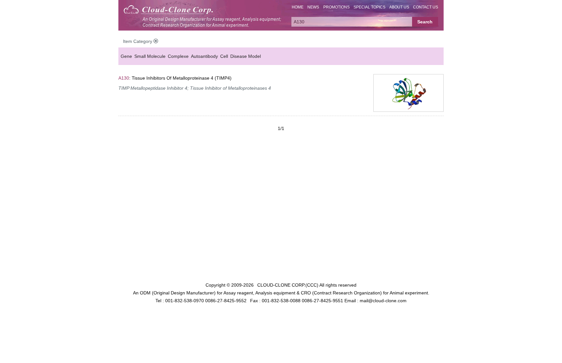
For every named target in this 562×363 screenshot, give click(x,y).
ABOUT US (399, 7)
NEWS (313, 7)
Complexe (178, 56)
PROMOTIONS (336, 7)
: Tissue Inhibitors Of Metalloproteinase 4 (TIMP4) (175, 78)
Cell (224, 56)
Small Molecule (150, 56)
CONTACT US (425, 7)
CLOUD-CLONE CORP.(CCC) (287, 285)
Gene (126, 56)
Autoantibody (204, 56)
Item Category (138, 41)
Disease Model (245, 56)
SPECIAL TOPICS (369, 7)
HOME (297, 7)
